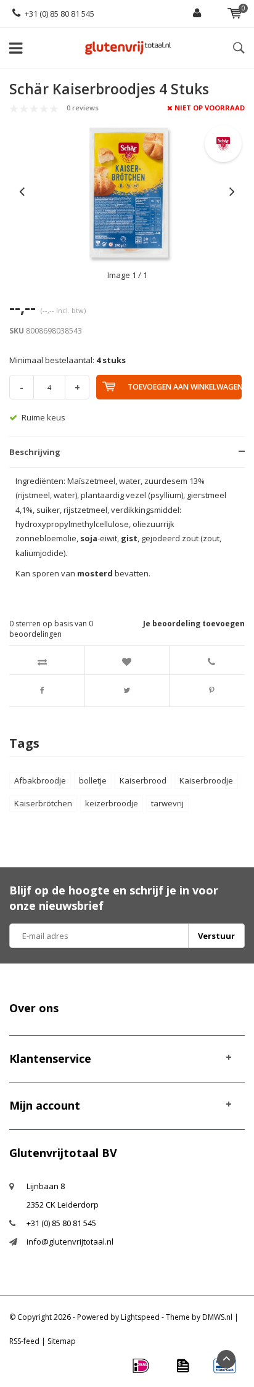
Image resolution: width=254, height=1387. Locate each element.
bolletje (93, 780)
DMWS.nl (217, 1317)
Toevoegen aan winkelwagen (185, 387)
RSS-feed (24, 1341)
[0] (234, 13)
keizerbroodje (111, 803)
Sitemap (61, 1341)
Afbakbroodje (40, 780)
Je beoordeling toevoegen (194, 623)
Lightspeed (140, 1317)
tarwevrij (167, 803)
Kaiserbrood (143, 780)
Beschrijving (34, 451)
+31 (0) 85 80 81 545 (59, 13)
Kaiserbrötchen (43, 803)
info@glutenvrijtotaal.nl (70, 1241)
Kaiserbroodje (206, 780)
